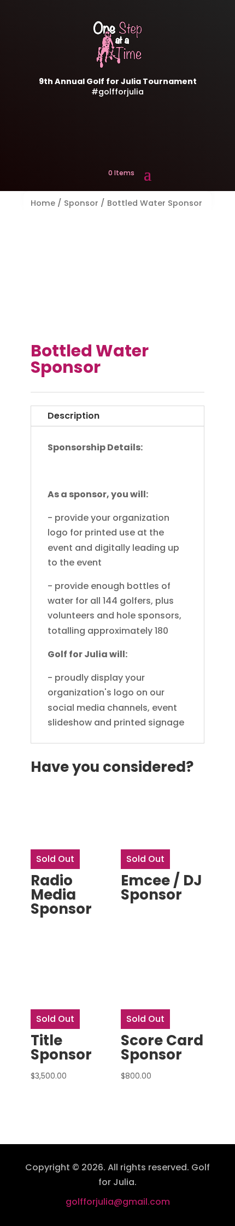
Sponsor (81, 203)
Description (73, 415)
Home (43, 203)
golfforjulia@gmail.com (118, 1201)
